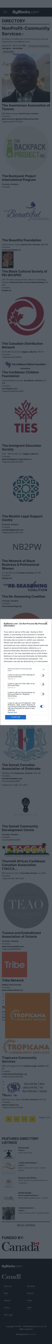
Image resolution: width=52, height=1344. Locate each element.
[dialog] (26, 672)
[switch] (42, 675)
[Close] (47, 623)
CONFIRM (15, 717)
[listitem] (26, 669)
